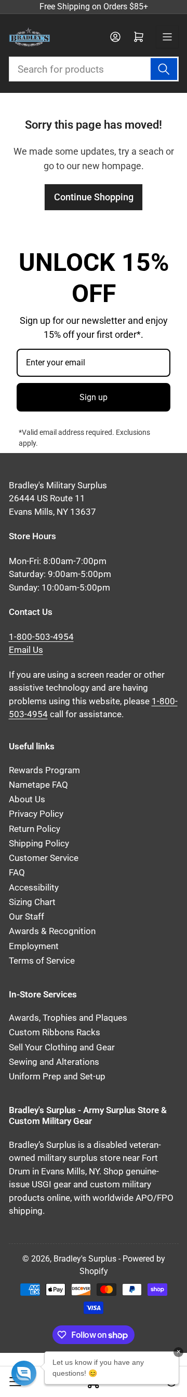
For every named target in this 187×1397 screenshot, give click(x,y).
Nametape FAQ (38, 785)
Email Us (26, 650)
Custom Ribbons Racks (54, 1032)
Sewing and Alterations (54, 1062)
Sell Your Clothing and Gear (62, 1047)
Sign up (93, 397)
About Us (27, 799)
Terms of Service (42, 961)
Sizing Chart (32, 902)
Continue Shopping (93, 196)
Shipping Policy (39, 843)
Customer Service (43, 858)
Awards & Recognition (52, 931)
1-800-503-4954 (41, 637)
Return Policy (34, 829)
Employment (34, 946)
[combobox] (94, 69)
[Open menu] (167, 36)
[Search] (163, 69)
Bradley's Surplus (85, 1259)
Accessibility (34, 888)
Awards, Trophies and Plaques (68, 1018)
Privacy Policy (36, 814)
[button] (23, 1373)
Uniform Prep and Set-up (57, 1076)
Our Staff (26, 917)
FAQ (17, 873)
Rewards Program (44, 770)
